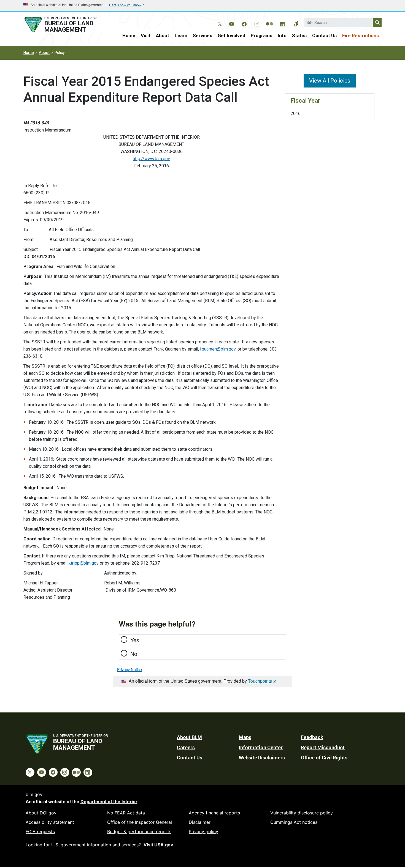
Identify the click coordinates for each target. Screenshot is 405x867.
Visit (145, 35)
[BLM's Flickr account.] (269, 19)
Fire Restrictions (360, 35)
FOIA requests (40, 831)
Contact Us (324, 35)
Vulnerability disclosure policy (301, 813)
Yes (134, 640)
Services (202, 35)
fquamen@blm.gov (218, 349)
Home (128, 35)
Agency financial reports (214, 813)
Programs (261, 35)
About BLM (189, 737)
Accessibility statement (50, 822)
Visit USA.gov (158, 844)
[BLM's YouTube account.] (231, 23)
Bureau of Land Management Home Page (66, 24)
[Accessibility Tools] (296, 23)
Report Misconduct (323, 747)
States (299, 35)
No (133, 654)
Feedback (312, 737)
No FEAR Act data (126, 813)
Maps (245, 737)
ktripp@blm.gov (84, 563)
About (162, 35)
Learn (181, 35)
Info (282, 35)
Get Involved (231, 35)
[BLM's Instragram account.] (256, 23)
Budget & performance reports (139, 831)
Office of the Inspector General (139, 822)
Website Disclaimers (262, 758)
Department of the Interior (108, 801)
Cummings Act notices (293, 822)
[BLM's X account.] (218, 19)
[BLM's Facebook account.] (244, 23)
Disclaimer (199, 822)
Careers (186, 747)
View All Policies (329, 80)
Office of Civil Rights (324, 758)
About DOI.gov (41, 813)
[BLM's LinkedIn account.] (282, 23)
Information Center (261, 747)
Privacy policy (203, 831)
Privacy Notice (129, 669)
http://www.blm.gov (151, 158)
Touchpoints (260, 681)
